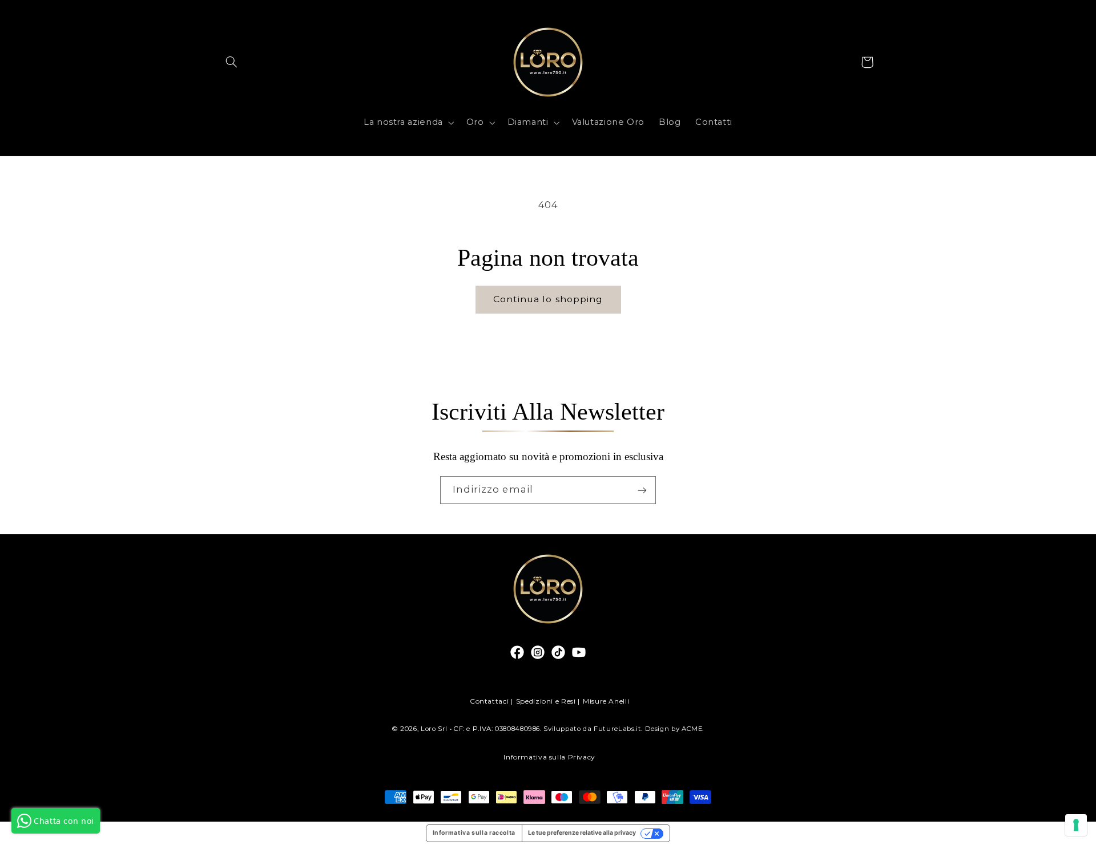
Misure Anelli (606, 701)
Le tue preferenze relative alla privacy (582, 832)
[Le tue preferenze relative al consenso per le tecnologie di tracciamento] (1076, 825)
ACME (692, 729)
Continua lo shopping (548, 299)
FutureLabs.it (617, 729)
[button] (232, 62)
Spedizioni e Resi (546, 701)
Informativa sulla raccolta (474, 832)
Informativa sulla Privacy (549, 757)
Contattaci (489, 701)
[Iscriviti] (642, 490)
